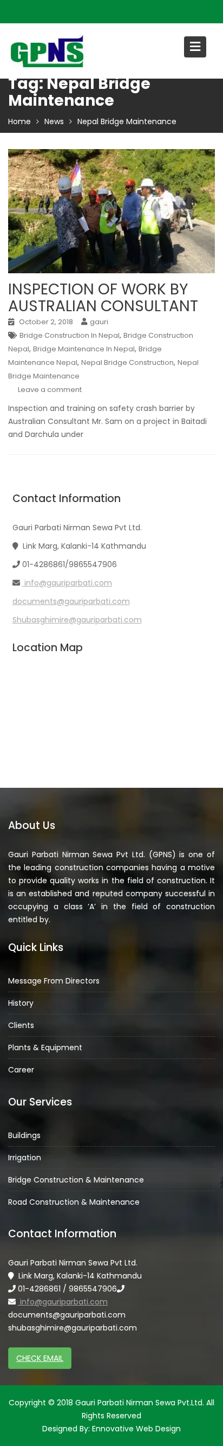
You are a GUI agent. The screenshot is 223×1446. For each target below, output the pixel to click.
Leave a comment (50, 389)
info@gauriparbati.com (67, 582)
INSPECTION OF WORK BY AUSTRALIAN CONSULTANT (103, 298)
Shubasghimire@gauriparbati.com (77, 619)
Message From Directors (54, 980)
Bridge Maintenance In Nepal (84, 349)
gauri (99, 322)
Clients (21, 1025)
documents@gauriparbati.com (71, 601)
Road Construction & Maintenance (74, 1201)
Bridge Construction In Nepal (69, 335)
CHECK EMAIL (39, 1358)
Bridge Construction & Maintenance (76, 1179)
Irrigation (24, 1157)
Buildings (24, 1134)
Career (21, 1069)
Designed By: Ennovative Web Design (111, 1428)
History (21, 1003)
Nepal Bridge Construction (127, 362)
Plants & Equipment (45, 1047)
